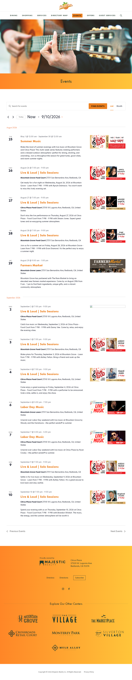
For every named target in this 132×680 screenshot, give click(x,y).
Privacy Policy (89, 672)
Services (42, 15)
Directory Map (59, 15)
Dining (14, 15)
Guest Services (107, 15)
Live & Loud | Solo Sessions (39, 173)
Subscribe (79, 577)
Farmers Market (31, 265)
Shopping (27, 15)
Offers (90, 15)
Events (77, 15)
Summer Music (30, 141)
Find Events (98, 106)
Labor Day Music (32, 407)
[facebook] (69, 589)
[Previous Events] (8, 117)
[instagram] (63, 589)
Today (21, 117)
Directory (50, 577)
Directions (64, 577)
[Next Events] (13, 117)
